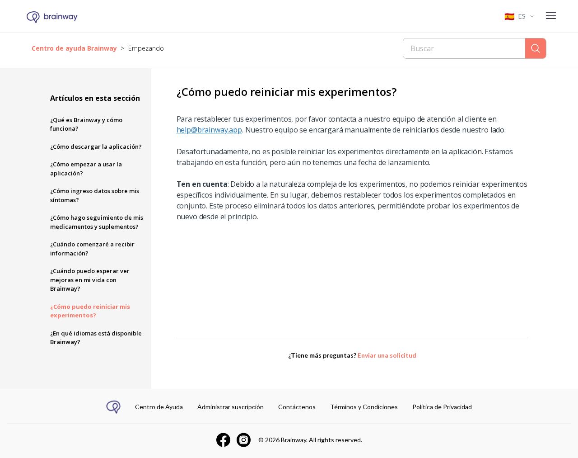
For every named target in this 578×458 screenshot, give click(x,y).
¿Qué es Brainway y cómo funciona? (86, 124)
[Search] (535, 48)
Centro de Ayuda (159, 407)
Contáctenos (297, 407)
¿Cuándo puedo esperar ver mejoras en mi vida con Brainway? (90, 280)
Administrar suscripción (230, 407)
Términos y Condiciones (364, 407)
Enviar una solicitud (387, 355)
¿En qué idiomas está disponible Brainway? (96, 337)
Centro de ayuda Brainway (74, 48)
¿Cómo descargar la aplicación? (96, 146)
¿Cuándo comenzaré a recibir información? (92, 248)
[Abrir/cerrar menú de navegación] (550, 16)
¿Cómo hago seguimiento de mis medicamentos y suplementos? (96, 222)
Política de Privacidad (442, 407)
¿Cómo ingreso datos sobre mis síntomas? (94, 195)
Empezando (146, 48)
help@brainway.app (209, 130)
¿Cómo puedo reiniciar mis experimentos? (90, 311)
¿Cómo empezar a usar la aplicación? (86, 168)
